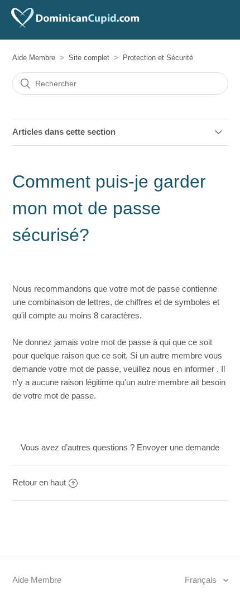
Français (202, 580)
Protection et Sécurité (158, 57)
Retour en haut (39, 482)
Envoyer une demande (178, 447)
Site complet (89, 57)
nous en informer (185, 369)
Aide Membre (33, 57)
